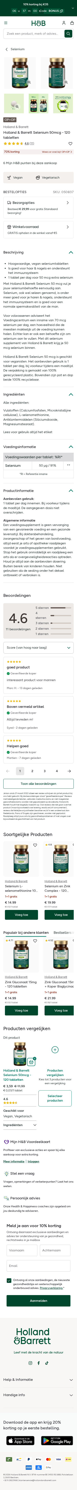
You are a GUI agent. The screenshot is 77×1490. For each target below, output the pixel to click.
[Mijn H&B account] (64, 23)
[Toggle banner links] (73, 8)
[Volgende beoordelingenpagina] (69, 771)
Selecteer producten (55, 1098)
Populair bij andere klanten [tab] (26, 932)
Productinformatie (18, 490)
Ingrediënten (14, 394)
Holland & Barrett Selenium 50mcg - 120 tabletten (17, 1075)
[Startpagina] (39, 22)
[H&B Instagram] (30, 1363)
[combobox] (33, 34)
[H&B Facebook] (38, 1363)
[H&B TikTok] (46, 1363)
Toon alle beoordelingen (38, 784)
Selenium (18, 49)
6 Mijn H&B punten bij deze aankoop (30, 163)
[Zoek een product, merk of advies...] (69, 34)
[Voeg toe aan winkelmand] (31, 1061)
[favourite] (35, 845)
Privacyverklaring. (51, 1288)
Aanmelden (38, 1301)
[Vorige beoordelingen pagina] (7, 771)
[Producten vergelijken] (55, 1049)
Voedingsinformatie (19, 447)
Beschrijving (13, 252)
